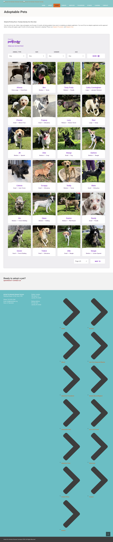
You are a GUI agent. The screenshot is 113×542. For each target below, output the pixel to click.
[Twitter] (106, 2)
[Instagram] (102, 2)
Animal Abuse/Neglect (96, 396)
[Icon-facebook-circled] (98, 2)
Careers (91, 497)
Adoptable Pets (66, 429)
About (63, 362)
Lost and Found (94, 429)
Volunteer (92, 463)
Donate (91, 328)
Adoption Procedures (58, 27)
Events (63, 530)
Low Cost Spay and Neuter (97, 362)
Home (63, 328)
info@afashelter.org (12, 301)
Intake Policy (65, 497)
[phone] (91, 2)
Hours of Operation (9, 303)
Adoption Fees (69, 27)
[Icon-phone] (93, 539)
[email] (95, 2)
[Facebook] (100, 539)
